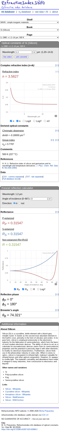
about (55, 12)
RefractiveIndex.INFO (23, 3)
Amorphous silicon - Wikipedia (17, 394)
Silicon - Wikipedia (13, 389)
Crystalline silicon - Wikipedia (17, 392)
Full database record (11, 179)
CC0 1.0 (45, 415)
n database (25, 12)
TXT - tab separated (34, 177)
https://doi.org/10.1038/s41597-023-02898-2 (19, 429)
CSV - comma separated (13, 177)
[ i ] (57, 65)
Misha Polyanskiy (46, 411)
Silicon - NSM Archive (14, 400)
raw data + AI (41, 12)
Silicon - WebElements (14, 397)
